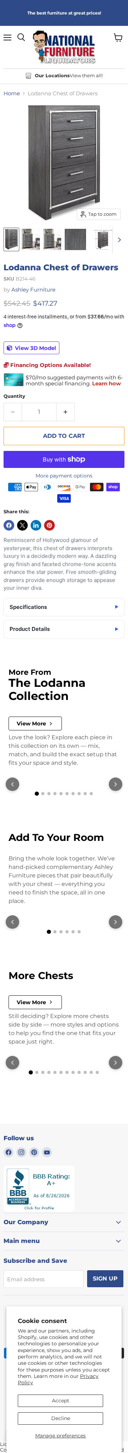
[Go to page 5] (61, 793)
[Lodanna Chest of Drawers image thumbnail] (11, 239)
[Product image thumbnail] (30, 239)
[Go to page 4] (55, 793)
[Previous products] (12, 784)
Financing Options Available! (50, 365)
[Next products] (115, 784)
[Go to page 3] (48, 793)
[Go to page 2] (42, 793)
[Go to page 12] (97, 1072)
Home (12, 93)
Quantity (14, 396)
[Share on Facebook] (9, 525)
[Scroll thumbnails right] (118, 240)
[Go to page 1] (37, 794)
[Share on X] (22, 525)
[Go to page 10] (91, 793)
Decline (60, 1418)
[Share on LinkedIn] (36, 525)
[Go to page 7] (73, 793)
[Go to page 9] (85, 793)
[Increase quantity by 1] (66, 412)
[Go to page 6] (67, 793)
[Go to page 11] (91, 1072)
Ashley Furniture (33, 289)
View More (31, 723)
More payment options (64, 476)
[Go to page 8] (79, 793)
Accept (60, 1400)
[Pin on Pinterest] (49, 525)
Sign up (105, 1278)
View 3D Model (35, 348)
